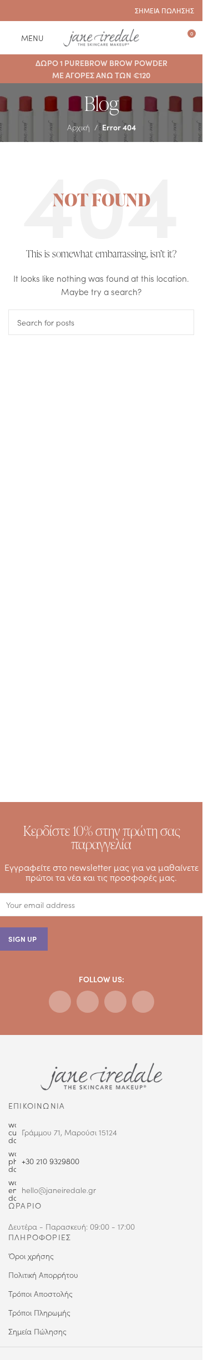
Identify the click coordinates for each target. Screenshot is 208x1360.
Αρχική (78, 127)
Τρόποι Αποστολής (40, 1293)
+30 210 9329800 (50, 1160)
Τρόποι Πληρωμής (39, 1312)
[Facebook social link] (15, 10)
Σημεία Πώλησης (37, 1331)
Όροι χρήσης (31, 1255)
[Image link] (101, 1075)
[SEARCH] (181, 322)
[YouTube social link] (43, 10)
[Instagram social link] (29, 10)
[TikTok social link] (57, 10)
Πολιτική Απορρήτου (43, 1274)
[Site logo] (101, 36)
